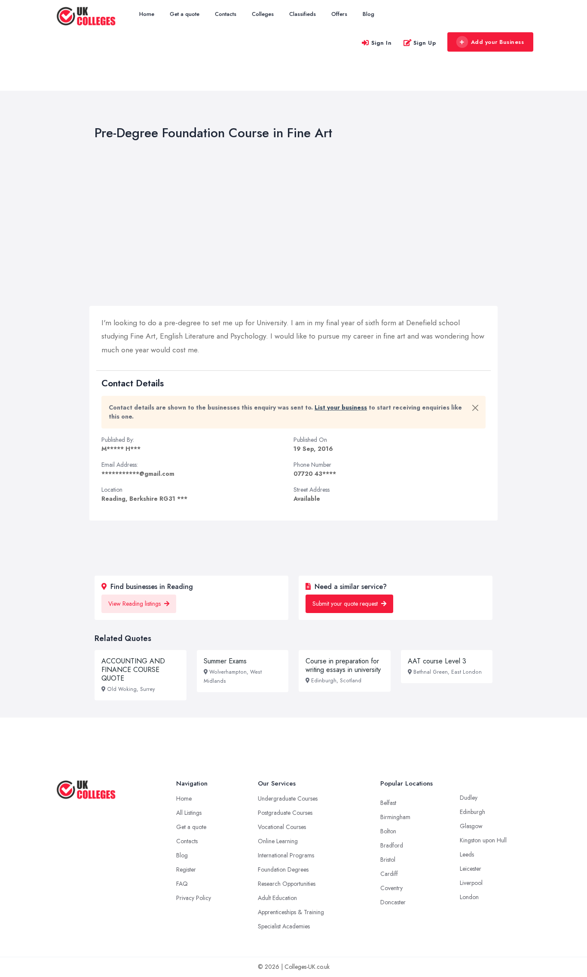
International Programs (286, 855)
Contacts (225, 14)
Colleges (263, 14)
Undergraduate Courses (288, 798)
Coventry (391, 888)
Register (186, 869)
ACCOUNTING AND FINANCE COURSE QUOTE (133, 669)
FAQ (182, 883)
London (469, 897)
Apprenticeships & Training (291, 912)
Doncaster (393, 902)
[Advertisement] (311, 225)
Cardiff (389, 873)
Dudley (468, 797)
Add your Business (497, 42)
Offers (339, 14)
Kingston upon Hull (483, 840)
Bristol (387, 859)
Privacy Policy (193, 898)
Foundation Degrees (283, 869)
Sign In (381, 43)
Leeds (467, 854)
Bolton (388, 831)
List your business (341, 407)
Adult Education (277, 898)
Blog (368, 14)
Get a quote (184, 14)
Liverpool (471, 882)
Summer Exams (225, 661)
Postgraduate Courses (285, 812)
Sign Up (424, 43)
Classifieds (302, 14)
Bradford (391, 845)
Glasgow (471, 826)
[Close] (475, 407)
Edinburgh (472, 811)
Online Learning (278, 841)
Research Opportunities (286, 883)
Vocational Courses (282, 827)
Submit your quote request (345, 603)
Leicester (470, 868)
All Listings (189, 812)
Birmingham (395, 817)
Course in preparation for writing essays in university (343, 665)
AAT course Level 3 (437, 661)
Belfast (388, 802)
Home (146, 14)
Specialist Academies (284, 926)
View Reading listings (135, 603)
